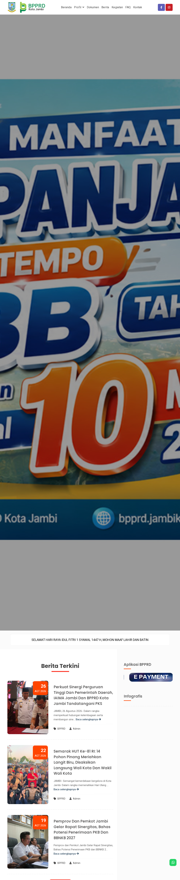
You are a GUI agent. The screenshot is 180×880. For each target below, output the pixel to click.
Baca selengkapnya (87, 719)
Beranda (66, 7)
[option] (90, 640)
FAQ (128, 7)
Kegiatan (117, 7)
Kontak (137, 7)
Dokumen (93, 7)
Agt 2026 (40, 688)
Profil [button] (78, 7)
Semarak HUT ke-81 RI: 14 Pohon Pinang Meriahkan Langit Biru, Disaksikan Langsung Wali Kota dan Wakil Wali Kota (82, 762)
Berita (105, 7)
